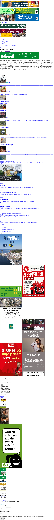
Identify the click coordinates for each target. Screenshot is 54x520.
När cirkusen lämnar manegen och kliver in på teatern (8, 229)
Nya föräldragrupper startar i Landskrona (6, 231)
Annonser (1, 0)
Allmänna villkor (4, 45)
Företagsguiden (2, 396)
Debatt (2, 41)
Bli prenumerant (10, 45)
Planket (4, 41)
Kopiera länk (3, 75)
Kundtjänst (13, 45)
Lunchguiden (3, 43)
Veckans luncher (4, 227)
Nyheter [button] (3, 39)
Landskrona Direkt (7, 51)
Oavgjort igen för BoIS (4, 230)
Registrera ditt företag (9, 42)
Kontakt (16, 45)
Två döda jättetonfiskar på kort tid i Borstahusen (7, 226)
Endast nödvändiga (3, 518)
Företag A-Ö (3, 42)
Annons (1, 163)
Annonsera (7, 45)
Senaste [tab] (3, 224)
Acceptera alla (2, 519)
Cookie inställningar (9, 507)
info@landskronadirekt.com (3, 496)
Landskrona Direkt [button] (4, 44)
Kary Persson (4, 500)
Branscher (6, 42)
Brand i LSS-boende (4, 228)
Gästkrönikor (6, 41)
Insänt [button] (2, 40)
